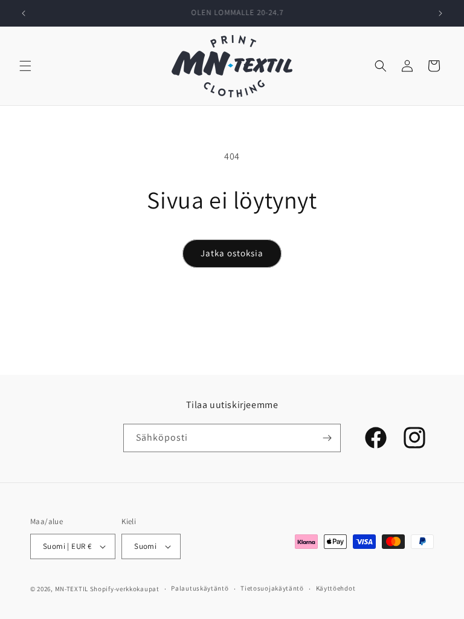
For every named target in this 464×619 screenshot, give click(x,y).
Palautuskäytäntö (199, 588)
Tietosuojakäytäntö (272, 588)
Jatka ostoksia (232, 253)
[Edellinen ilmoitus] (23, 13)
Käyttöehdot (336, 588)
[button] (25, 66)
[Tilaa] (327, 438)
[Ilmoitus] (440, 13)
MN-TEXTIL (71, 589)
